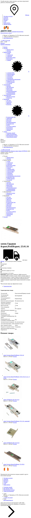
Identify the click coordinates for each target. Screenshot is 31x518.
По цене (5, 48)
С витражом (9, 76)
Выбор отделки (7, 52)
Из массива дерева (10, 57)
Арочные (8, 86)
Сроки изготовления (11, 134)
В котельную (9, 127)
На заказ (5, 217)
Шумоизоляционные (11, 91)
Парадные (8, 119)
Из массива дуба (10, 80)
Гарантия (5, 17)
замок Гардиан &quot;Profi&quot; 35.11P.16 (13, 464)
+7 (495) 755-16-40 (5, 40)
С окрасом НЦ (9, 75)
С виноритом (9, 78)
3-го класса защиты (11, 126)
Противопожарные (11, 122)
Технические (9, 129)
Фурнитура (9, 98)
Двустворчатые (10, 87)
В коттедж (8, 201)
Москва (2, 261)
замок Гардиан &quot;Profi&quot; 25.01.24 (13, 355)
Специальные (6, 84)
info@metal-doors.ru (8, 38)
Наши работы (6, 23)
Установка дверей (10, 133)
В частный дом (10, 123)
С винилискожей (10, 74)
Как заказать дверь (8, 488)
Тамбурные (9, 118)
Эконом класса (10, 49)
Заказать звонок (7, 24)
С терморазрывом (10, 92)
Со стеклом (9, 83)
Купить (15, 356)
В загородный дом (10, 117)
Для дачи (8, 100)
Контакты (5, 19)
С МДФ (8, 53)
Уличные (8, 130)
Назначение (6, 99)
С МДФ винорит (10, 82)
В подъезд (8, 121)
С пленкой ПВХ (10, 72)
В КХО (8, 125)
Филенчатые (9, 58)
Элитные (8, 51)
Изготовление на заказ (11, 135)
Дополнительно (7, 95)
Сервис (5, 131)
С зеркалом (9, 56)
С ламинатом (9, 55)
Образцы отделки (10, 96)
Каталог (5, 47)
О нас (4, 21)
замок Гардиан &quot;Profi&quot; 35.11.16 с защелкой (16, 421)
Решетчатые (9, 88)
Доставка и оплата (8, 16)
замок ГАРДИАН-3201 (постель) (11, 442)
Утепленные (9, 90)
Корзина (3, 43)
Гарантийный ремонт (11, 137)
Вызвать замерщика (5, 44)
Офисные (8, 103)
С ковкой (8, 168)
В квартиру (9, 101)
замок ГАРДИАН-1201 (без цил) (11, 399)
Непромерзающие (10, 94)
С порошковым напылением (13, 79)
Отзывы (5, 20)
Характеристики (7, 286)
